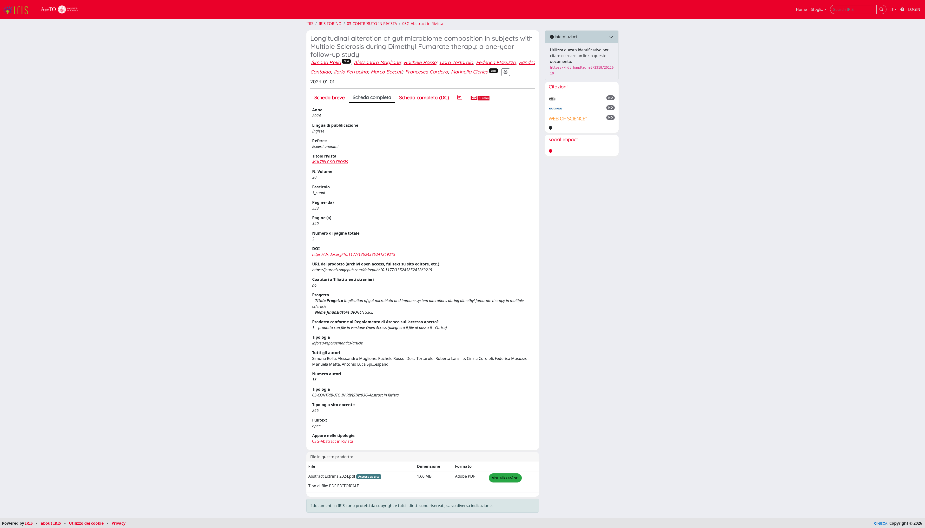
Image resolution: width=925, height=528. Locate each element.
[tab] (459, 97)
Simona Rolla (326, 62)
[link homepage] (17, 9)
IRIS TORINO (330, 23)
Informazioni (565, 36)
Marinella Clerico (469, 72)
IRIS (309, 23)
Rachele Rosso (420, 62)
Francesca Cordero (426, 72)
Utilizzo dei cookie (86, 523)
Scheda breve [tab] (329, 97)
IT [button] (892, 9)
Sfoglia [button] (817, 9)
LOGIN (914, 9)
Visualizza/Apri (505, 478)
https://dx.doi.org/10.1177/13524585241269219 (353, 254)
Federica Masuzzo (496, 62)
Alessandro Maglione (377, 62)
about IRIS (51, 523)
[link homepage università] (59, 9)
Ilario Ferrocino (351, 72)
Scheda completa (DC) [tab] (424, 97)
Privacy (119, 523)
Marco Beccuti (386, 72)
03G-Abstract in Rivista (422, 23)
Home (801, 9)
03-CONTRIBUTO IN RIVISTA (372, 23)
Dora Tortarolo (456, 62)
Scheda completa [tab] (372, 97)
